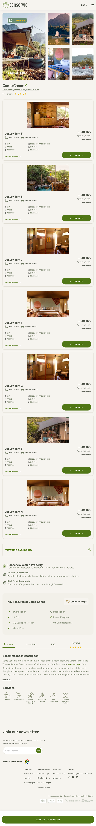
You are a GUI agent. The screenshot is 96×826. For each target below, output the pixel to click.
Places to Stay (59, 773)
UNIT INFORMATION (12, 156)
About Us (57, 778)
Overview (8, 644)
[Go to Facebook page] (73, 777)
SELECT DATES (76, 155)
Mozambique (29, 782)
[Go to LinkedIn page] (77, 777)
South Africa (29, 773)
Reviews (76, 642)
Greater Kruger (44, 782)
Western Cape (74, 664)
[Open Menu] (92, 5)
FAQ (53, 644)
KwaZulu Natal (44, 778)
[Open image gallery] (24, 46)
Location (31, 644)
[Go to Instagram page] (69, 777)
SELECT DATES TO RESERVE (48, 819)
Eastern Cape (43, 773)
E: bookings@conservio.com (80, 773)
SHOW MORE (6, 679)
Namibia (27, 778)
